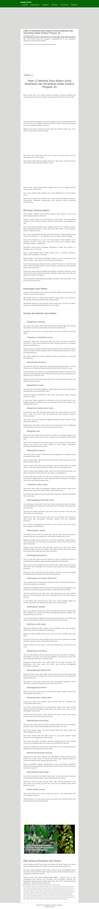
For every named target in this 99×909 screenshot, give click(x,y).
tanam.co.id (26, 2)
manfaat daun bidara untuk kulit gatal (35, 897)
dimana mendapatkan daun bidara (48, 891)
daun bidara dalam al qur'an (63, 889)
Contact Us (60, 905)
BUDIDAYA (25, 5)
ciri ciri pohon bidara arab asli (49, 889)
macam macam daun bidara (40, 894)
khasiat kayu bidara (28, 894)
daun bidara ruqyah (34, 891)
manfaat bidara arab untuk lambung (56, 894)
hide (31, 75)
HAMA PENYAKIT (35, 5)
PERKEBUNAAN (41, 884)
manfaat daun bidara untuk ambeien (52, 895)
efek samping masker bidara (64, 891)
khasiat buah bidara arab (48, 892)
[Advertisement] (49, 18)
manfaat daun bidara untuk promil (52, 897)
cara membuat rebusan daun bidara (57, 886)
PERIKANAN (45, 5)
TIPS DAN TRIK (64, 5)
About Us (53, 905)
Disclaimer (47, 905)
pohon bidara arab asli (62, 898)
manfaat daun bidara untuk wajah (34, 898)
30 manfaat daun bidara (31, 886)
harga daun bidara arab (35, 892)
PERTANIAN (54, 5)
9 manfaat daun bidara (42, 886)
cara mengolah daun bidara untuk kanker (40, 888)
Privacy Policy (40, 905)
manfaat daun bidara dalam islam (35, 895)
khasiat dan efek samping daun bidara (63, 892)
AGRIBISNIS (74, 5)
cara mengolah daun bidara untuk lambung (61, 888)
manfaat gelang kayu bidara (49, 898)
